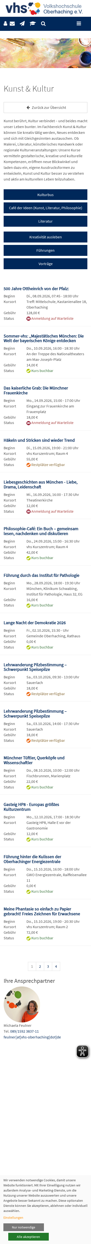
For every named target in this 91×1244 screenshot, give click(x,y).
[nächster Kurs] (81, 967)
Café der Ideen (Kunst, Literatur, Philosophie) (45, 207)
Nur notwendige (23, 1227)
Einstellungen (13, 1217)
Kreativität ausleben (45, 236)
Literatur (45, 221)
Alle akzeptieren (28, 1237)
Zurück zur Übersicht (48, 107)
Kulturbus (45, 194)
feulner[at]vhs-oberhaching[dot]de (32, 1037)
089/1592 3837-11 (24, 1031)
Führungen (45, 250)
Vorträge (46, 263)
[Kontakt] (12, 24)
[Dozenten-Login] (33, 24)
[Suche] (43, 24)
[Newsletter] (22, 24)
